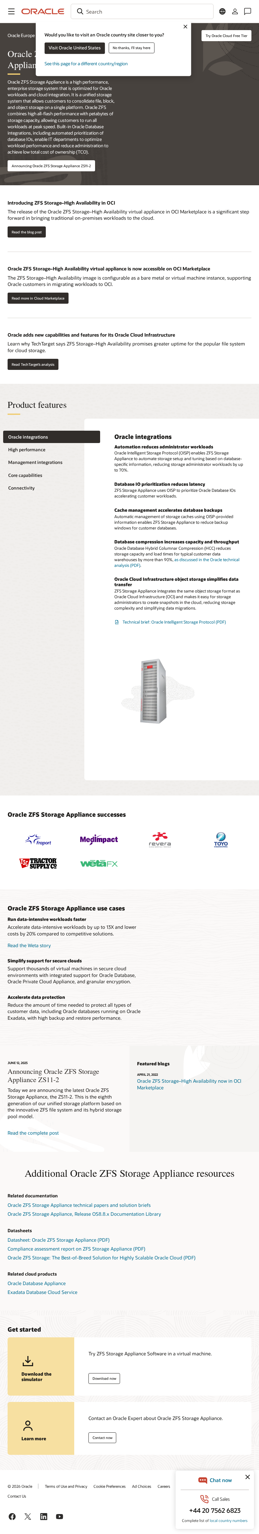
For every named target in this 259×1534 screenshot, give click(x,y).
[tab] (51, 437)
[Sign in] (235, 11)
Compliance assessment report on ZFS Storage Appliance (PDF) (76, 1249)
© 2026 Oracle (20, 1486)
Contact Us (17, 1496)
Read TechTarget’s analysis (33, 364)
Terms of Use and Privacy (66, 1486)
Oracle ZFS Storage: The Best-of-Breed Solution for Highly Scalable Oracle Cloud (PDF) (102, 1257)
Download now (104, 1378)
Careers (164, 1486)
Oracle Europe (21, 35)
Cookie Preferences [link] (109, 1486)
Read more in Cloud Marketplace (38, 298)
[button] (11, 11)
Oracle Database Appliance (37, 1283)
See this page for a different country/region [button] (86, 63)
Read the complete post (33, 1133)
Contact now (102, 1437)
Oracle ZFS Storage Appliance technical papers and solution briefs (79, 1205)
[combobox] (142, 11)
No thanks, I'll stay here (131, 47)
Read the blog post (27, 232)
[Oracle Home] (43, 11)
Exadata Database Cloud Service (42, 1292)
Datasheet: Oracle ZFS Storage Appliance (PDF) (59, 1240)
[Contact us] (247, 11)
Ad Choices (141, 1486)
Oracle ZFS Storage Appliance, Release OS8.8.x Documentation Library (84, 1214)
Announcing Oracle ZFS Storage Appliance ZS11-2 (51, 165)
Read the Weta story (29, 945)
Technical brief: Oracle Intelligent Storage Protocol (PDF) (174, 621)
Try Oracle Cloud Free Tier (226, 35)
